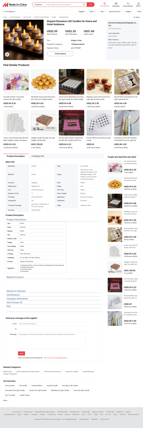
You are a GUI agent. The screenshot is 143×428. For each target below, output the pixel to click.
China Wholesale (62, 412)
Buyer (92, 11)
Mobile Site (120, 412)
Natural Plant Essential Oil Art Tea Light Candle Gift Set (131, 229)
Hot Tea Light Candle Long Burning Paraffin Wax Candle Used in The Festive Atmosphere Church (131, 280)
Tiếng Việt (122, 414)
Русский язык (51, 414)
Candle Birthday (88, 371)
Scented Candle (52, 385)
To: (16, 329)
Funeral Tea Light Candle (37, 390)
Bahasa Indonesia (133, 414)
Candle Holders (37, 385)
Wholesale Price (74, 412)
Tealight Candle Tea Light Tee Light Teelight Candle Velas (130, 263)
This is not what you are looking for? (30, 358)
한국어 (90, 414)
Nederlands (75, 414)
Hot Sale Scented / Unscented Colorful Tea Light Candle (130, 162)
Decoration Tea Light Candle (15, 390)
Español (26, 414)
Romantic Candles (72, 371)
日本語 (96, 414)
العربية (83, 414)
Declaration (94, 419)
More (110, 48)
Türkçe (115, 414)
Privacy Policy (104, 419)
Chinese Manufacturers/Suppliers (45, 412)
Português (34, 414)
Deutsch (67, 414)
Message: (13, 334)
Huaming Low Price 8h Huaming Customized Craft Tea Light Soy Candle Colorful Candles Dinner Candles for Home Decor (131, 313)
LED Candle (23, 385)
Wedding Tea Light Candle (60, 390)
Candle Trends (24, 395)
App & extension (114, 11)
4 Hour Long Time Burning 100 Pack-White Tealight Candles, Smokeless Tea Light (131, 246)
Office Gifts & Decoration (52, 371)
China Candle (9, 385)
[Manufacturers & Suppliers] (14, 4)
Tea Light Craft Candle (70, 385)
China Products (28, 412)
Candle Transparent (10, 374)
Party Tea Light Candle (81, 390)
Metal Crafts (7, 371)
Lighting (34, 183)
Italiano (60, 414)
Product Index (110, 412)
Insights (128, 412)
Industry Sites (86, 412)
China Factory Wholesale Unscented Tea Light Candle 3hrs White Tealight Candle (131, 196)
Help (102, 11)
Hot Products (17, 412)
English (19, 414)
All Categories (10, 11)
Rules (139, 11)
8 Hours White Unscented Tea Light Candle (131, 297)
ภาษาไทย (108, 414)
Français (42, 414)
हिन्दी (101, 414)
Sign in (138, 6)
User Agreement (84, 419)
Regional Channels (98, 412)
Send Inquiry (60, 53)
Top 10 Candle (10, 395)
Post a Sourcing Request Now (55, 358)
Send (21, 353)
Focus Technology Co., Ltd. (57, 419)
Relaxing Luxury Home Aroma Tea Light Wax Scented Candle (131, 213)
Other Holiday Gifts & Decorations (28, 371)
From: (14, 324)
